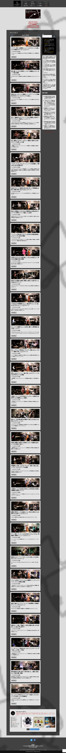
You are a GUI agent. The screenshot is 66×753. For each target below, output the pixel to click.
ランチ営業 (39, 3)
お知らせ (32, 1)
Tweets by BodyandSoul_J (49, 131)
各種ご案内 (32, 3)
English (46, 5)
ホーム (26, 1)
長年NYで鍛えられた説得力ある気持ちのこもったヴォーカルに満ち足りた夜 (49, 75)
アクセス (46, 3)
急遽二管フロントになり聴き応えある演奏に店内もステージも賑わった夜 (49, 113)
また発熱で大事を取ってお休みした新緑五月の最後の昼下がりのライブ (49, 97)
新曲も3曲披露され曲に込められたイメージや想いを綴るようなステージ (49, 70)
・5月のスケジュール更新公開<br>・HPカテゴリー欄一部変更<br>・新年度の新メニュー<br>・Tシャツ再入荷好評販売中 (49, 103)
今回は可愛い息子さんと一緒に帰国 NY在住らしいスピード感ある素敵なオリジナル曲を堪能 (49, 86)
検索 (43, 34)
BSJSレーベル (32, 5)
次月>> (38, 35)
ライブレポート (46, 1)
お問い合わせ (26, 5)
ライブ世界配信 (39, 5)
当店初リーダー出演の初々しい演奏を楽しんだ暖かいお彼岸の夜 (49, 127)
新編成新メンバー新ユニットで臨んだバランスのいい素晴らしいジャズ (49, 109)
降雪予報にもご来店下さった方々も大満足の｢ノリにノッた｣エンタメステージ (49, 117)
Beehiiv (53, 118)
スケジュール (39, 1)
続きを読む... (14, 56)
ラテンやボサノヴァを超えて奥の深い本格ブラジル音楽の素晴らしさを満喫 (49, 81)
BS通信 (26, 3)
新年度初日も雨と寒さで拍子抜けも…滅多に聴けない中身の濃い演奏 (49, 123)
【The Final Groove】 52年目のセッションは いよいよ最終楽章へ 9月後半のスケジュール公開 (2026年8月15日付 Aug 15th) (33, 24)
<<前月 (11, 35)
